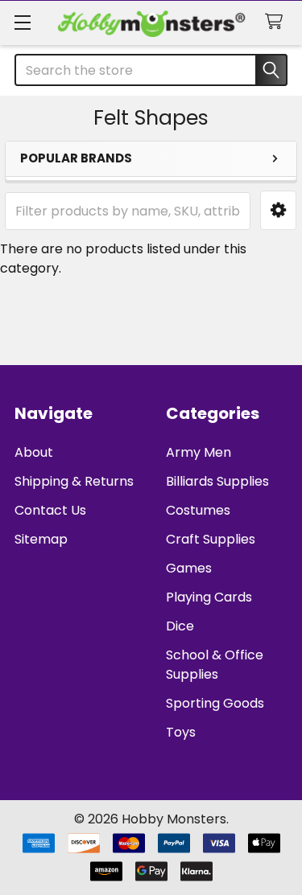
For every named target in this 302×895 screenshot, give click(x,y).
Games (189, 568)
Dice (180, 626)
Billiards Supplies (217, 481)
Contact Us (50, 510)
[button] (278, 210)
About (33, 452)
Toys (181, 732)
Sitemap (41, 539)
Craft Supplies (210, 539)
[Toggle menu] (22, 22)
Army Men (198, 452)
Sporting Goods (215, 703)
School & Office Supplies (214, 665)
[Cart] (277, 22)
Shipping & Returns (74, 481)
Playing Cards (209, 597)
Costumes (198, 510)
